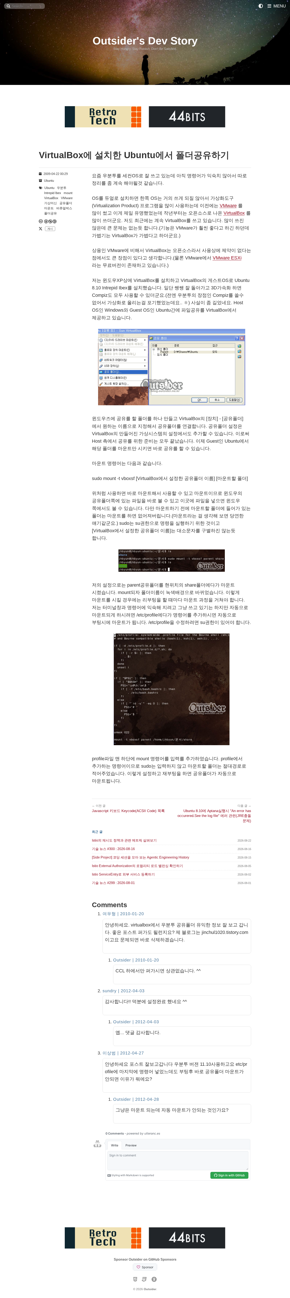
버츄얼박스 (64, 208)
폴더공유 (50, 213)
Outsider (150, 1289)
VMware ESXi (227, 257)
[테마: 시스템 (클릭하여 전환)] (261, 6)
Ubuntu (49, 180)
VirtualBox (234, 213)
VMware (228, 205)
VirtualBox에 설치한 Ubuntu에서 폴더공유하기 (134, 155)
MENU (279, 6)
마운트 (49, 208)
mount (68, 193)
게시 (50, 228)
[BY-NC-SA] (50, 221)
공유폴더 (65, 203)
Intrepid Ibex (52, 193)
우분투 (61, 188)
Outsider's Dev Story (145, 41)
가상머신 (50, 203)
